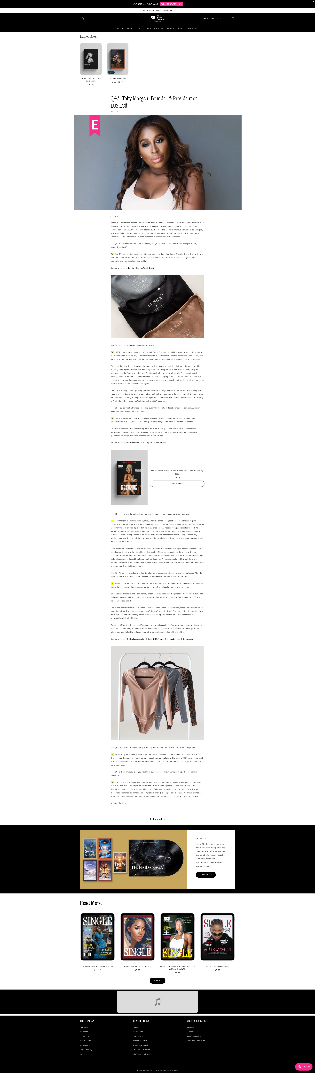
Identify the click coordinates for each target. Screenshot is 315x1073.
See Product (177, 483)
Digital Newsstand (140, 1045)
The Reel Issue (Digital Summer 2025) (137, 966)
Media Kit (190, 1027)
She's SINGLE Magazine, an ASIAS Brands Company (160, 1070)
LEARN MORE (206, 874)
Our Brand (84, 1027)
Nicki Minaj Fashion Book (118, 78)
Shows (136, 1027)
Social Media (138, 1036)
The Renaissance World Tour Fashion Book (91, 79)
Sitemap (83, 1054)
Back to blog (159, 819)
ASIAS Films (138, 1032)
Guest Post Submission (196, 1041)
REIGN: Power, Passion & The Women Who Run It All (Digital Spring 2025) (177, 967)
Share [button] (115, 216)
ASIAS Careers (85, 1045)
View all (157, 980)
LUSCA (143, 261)
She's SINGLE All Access (142, 1054)
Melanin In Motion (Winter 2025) (217, 966)
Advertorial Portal (194, 1036)
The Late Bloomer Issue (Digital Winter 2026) (97, 966)
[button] (83, 18)
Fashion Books (192, 1032)
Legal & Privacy (86, 1050)
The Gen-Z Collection (141, 1050)
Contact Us (84, 1036)
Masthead (84, 1032)
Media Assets (85, 1041)
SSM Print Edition (140, 1041)
